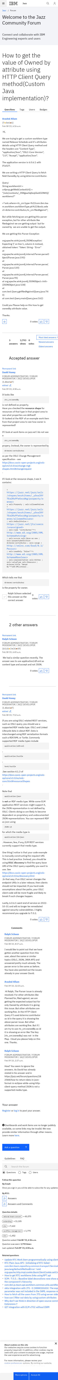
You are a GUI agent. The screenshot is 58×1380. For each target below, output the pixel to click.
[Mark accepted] (4, 596)
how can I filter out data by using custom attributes (31, 1297)
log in (16, 1110)
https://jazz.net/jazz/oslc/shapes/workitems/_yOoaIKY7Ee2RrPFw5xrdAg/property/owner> (25, 497)
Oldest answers (46, 346)
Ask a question (12, 1147)
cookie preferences (13, 1363)
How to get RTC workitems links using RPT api (28, 1275)
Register (6, 1110)
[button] (56, 1343)
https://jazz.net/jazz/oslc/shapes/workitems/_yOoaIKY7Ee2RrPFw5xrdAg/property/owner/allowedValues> (25, 514)
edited (5, 385)
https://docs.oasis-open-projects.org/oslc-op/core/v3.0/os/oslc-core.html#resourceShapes (23, 778)
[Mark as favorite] (4, 321)
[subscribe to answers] (4, 1198)
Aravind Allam (9, 118)
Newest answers (46, 342)
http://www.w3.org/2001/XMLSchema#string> (25, 534)
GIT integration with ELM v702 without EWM (27, 1307)
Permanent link (9, 368)
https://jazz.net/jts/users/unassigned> (25, 526)
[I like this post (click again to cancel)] (41, 321)
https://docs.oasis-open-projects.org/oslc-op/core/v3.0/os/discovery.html (23, 874)
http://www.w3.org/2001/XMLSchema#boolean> (25, 556)
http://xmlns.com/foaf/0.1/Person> (25, 547)
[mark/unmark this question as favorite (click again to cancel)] (4, 321)
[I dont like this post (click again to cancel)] (46, 321)
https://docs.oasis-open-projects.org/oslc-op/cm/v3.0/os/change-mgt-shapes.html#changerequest (23, 465)
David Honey (8, 372)
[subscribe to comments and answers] (4, 1204)
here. (17, 1135)
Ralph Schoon (9, 639)
